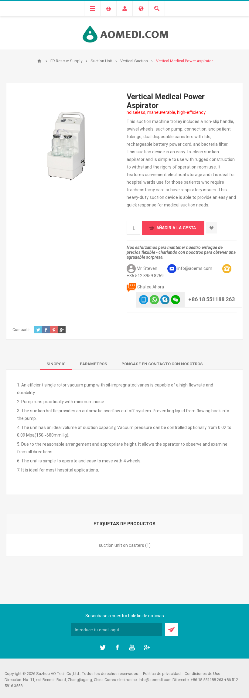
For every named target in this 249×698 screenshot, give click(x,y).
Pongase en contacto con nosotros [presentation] (162, 364)
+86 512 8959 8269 (145, 275)
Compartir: (21, 329)
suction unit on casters (121, 545)
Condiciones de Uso (202, 673)
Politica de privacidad (162, 673)
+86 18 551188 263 (211, 299)
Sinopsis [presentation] (56, 364)
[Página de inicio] (39, 61)
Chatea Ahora (150, 286)
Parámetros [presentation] (93, 364)
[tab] (56, 364)
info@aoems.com (194, 268)
